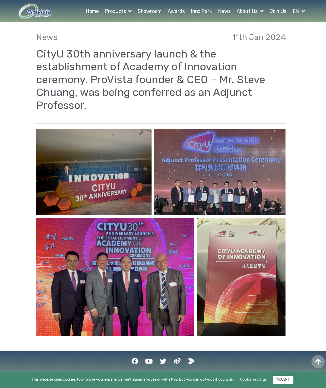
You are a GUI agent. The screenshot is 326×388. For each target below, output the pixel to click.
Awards (176, 11)
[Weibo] (177, 361)
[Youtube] (148, 361)
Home (92, 11)
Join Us (278, 11)
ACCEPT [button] (283, 379)
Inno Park (201, 11)
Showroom (149, 11)
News (224, 11)
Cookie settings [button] (253, 379)
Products (115, 11)
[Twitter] (163, 361)
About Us (247, 11)
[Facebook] (134, 361)
